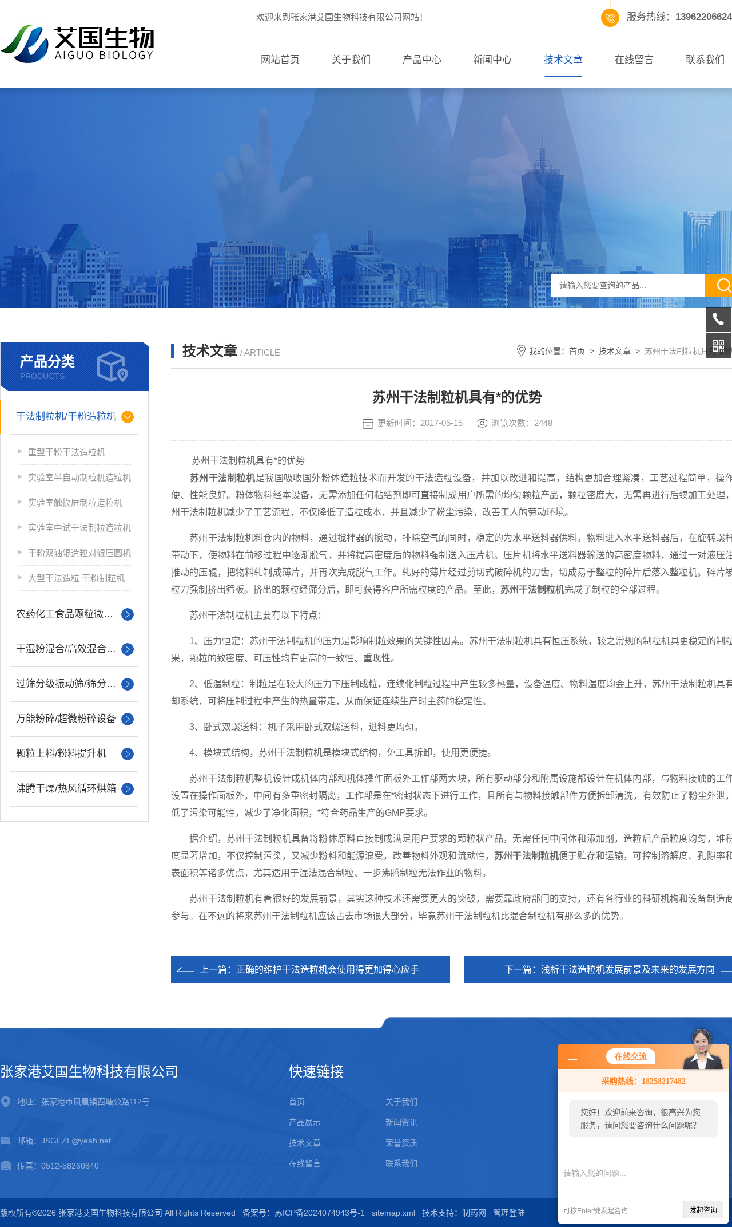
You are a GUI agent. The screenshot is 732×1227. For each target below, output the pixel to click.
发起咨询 (703, 1210)
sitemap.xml (393, 1212)
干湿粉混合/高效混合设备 (71, 649)
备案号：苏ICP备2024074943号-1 (303, 1212)
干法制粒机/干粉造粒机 (66, 416)
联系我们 (401, 1163)
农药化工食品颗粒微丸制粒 (74, 614)
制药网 (474, 1212)
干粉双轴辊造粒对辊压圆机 (79, 553)
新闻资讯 (401, 1122)
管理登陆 (509, 1212)
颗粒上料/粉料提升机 (61, 753)
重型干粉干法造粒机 (66, 452)
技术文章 (563, 59)
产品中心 (422, 59)
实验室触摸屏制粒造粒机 (75, 502)
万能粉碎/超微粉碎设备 (66, 718)
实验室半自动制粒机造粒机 (79, 477)
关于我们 (351, 59)
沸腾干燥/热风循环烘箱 (66, 788)
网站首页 (280, 59)
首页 (577, 351)
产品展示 (305, 1122)
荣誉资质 (401, 1142)
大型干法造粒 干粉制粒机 (76, 578)
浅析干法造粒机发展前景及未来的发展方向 (628, 970)
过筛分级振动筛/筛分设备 (71, 683)
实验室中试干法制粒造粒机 (79, 527)
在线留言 (634, 59)
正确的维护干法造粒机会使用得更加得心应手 (327, 970)
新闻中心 (492, 59)
